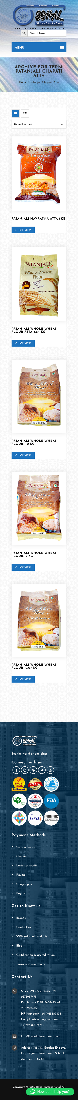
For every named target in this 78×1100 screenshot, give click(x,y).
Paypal (21, 874)
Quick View (23, 230)
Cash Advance (25, 847)
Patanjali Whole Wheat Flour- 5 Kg (34, 555)
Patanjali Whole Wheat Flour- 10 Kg (34, 443)
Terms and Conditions (30, 964)
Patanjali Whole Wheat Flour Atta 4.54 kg (34, 330)
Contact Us (23, 927)
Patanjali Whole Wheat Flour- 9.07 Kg (34, 666)
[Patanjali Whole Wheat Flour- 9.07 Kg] (39, 620)
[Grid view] (16, 113)
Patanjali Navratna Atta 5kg (38, 218)
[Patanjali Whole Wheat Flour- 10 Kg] (39, 396)
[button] (50, 1091)
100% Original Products (31, 936)
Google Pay (24, 884)
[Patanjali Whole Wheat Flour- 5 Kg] (39, 508)
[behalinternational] (39, 17)
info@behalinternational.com (40, 1036)
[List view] (25, 113)
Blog (19, 945)
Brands (21, 918)
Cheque (21, 856)
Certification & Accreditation (35, 955)
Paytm (20, 893)
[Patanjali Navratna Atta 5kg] (39, 173)
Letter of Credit (26, 865)
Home (23, 82)
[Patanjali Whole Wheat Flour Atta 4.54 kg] (39, 284)
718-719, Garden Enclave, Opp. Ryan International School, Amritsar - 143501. (43, 1053)
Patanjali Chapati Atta (44, 82)
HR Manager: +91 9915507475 (41, 1013)
